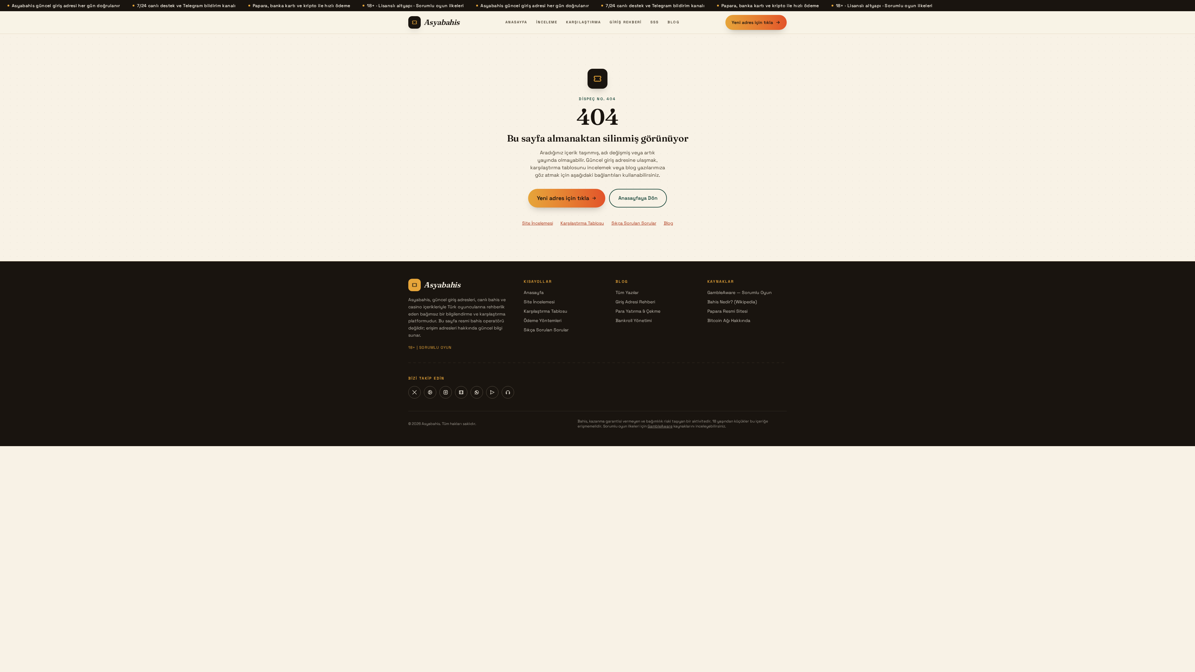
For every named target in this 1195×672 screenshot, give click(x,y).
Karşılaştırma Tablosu (582, 223)
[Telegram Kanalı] (492, 392)
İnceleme (547, 22)
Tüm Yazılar (627, 292)
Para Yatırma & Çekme (638, 311)
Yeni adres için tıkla (752, 22)
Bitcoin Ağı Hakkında (728, 320)
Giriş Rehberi (626, 22)
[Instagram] (445, 392)
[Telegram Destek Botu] (508, 392)
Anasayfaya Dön (638, 198)
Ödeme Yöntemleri (542, 320)
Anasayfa (516, 22)
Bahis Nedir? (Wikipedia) (732, 302)
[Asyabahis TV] (461, 392)
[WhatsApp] (477, 392)
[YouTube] (430, 392)
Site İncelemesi (537, 223)
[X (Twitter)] (414, 392)
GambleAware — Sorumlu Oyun (739, 292)
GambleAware (660, 426)
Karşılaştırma (583, 22)
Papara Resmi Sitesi (727, 311)
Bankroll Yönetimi (634, 320)
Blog (673, 22)
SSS (654, 22)
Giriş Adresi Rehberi (635, 302)
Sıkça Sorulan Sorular (634, 223)
